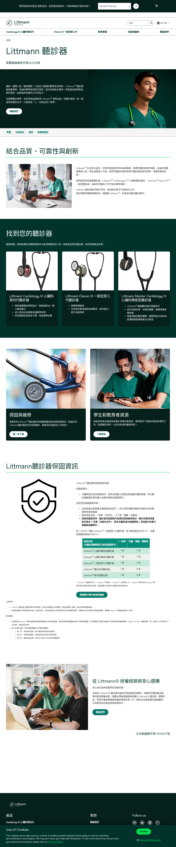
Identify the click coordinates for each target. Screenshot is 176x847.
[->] (136, 6)
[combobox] (140, 23)
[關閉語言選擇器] (157, 5)
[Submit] (151, 23)
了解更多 (101, 434)
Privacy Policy (56, 842)
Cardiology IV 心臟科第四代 (20, 822)
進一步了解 (18, 434)
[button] (148, 840)
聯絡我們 (14, 111)
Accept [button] (143, 831)
